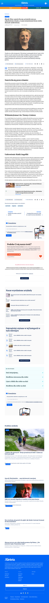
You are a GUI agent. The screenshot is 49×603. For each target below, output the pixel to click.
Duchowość (7, 13)
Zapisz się (9, 235)
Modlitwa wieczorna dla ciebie (17, 377)
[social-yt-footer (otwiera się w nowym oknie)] (21, 593)
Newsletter (20, 573)
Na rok (33, 573)
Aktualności (7, 573)
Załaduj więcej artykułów (24, 320)
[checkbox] (6, 231)
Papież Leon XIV (9, 485)
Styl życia (6, 575)
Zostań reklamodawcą (33, 596)
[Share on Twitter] (39, 63)
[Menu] (7, 3)
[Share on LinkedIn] (37, 63)
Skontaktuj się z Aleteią (14, 599)
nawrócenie (7, 205)
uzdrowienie (20, 205)
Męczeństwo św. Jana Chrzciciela (29, 5)
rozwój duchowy (9, 506)
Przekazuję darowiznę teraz (13, 254)
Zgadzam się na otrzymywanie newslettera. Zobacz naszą (20, 232)
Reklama (19, 580)
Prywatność (22, 599)
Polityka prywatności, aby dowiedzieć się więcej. (34, 401)
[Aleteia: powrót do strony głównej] (24, 3)
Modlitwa (38, 7)
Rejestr (10, 7)
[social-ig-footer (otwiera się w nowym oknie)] (27, 593)
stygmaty (14, 205)
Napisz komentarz (24, 278)
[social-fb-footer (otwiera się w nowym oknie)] (23, 593)
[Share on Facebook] (35, 63)
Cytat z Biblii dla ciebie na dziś (17, 381)
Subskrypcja (20, 577)
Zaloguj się (31, 273)
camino (7, 430)
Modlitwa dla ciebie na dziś (16, 386)
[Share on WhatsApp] (43, 63)
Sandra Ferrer (16, 25)
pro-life (7, 528)
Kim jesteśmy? (17, 596)
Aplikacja (19, 575)
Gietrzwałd (8, 464)
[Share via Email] (41, 63)
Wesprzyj (24, 7)
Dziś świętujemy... (12, 373)
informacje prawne (24, 596)
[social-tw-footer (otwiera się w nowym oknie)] (25, 593)
